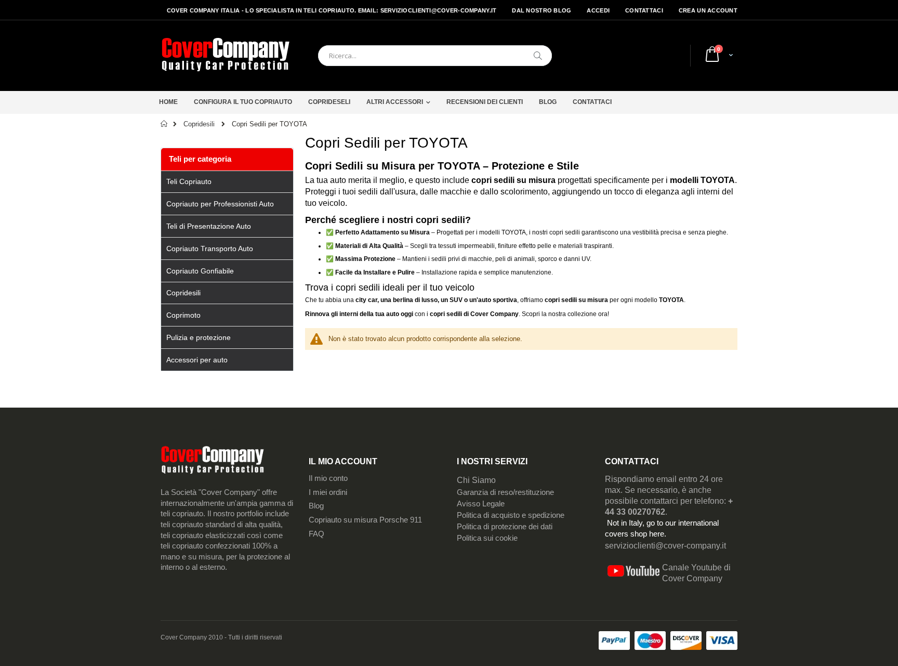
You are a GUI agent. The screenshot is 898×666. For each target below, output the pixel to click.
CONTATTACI (592, 102)
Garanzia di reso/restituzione (505, 492)
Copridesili (199, 124)
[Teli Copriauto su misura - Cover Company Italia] (225, 55)
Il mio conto (328, 478)
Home (168, 102)
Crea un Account (708, 10)
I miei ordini (328, 492)
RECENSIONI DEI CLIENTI (484, 102)
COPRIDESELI (329, 102)
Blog (316, 506)
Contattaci (644, 10)
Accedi (598, 10)
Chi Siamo (476, 480)
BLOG (548, 102)
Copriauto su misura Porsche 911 (365, 520)
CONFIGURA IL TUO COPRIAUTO (243, 102)
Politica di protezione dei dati (504, 527)
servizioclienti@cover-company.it (665, 545)
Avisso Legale (481, 504)
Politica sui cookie (487, 538)
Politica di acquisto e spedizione (510, 515)
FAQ (316, 534)
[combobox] (435, 55)
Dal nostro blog (541, 10)
